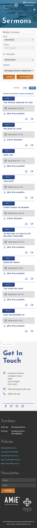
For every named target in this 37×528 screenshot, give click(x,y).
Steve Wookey (14, 140)
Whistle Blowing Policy (10, 463)
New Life (8, 155)
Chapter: (6, 44)
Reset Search (25, 77)
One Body (8, 181)
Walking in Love (12, 129)
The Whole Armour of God (18, 103)
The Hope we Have (13, 289)
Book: (5, 36)
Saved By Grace (11, 263)
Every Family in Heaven (16, 208)
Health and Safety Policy (10, 460)
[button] (34, 9)
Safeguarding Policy (8, 448)
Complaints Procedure (9, 452)
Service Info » (30, 5)
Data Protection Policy (10, 456)
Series (32, 88)
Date (25, 88)
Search (9, 77)
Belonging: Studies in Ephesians (22, 93)
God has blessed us (13, 315)
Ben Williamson (16, 114)
